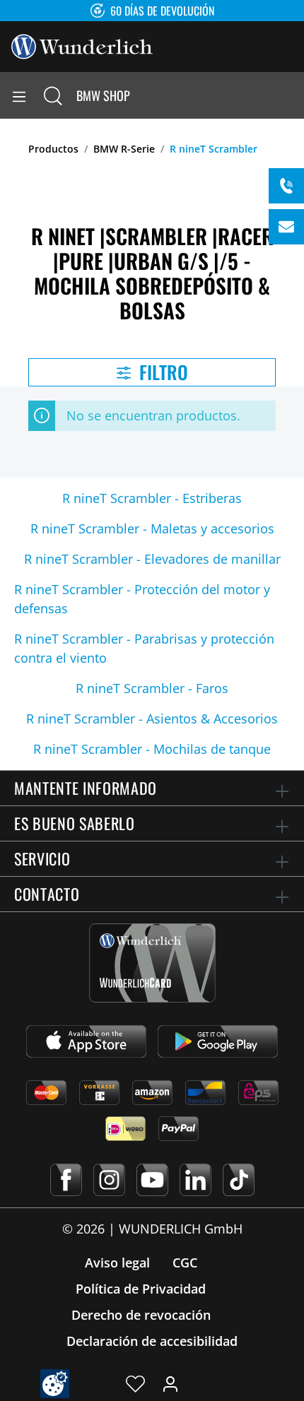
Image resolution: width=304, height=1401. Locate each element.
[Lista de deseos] (135, 1383)
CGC (185, 1262)
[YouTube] (152, 1180)
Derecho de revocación (141, 1314)
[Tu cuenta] (170, 1383)
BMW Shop (103, 95)
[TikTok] (239, 1180)
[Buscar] (53, 95)
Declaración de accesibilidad (152, 1340)
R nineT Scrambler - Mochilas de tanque (152, 748)
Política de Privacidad (141, 1288)
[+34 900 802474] (286, 185)
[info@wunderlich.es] (286, 226)
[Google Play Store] (218, 1041)
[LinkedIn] (195, 1180)
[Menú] (19, 95)
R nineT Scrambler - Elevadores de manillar (152, 558)
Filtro (161, 372)
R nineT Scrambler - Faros (152, 688)
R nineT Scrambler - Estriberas (152, 498)
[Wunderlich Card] (152, 963)
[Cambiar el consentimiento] (55, 1383)
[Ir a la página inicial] (82, 45)
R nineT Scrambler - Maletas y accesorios (152, 528)
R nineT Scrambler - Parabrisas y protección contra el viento (144, 648)
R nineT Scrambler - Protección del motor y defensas (142, 599)
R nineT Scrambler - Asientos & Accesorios (152, 718)
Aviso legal (117, 1262)
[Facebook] (66, 1180)
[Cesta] (292, 95)
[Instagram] (109, 1180)
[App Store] (86, 1041)
